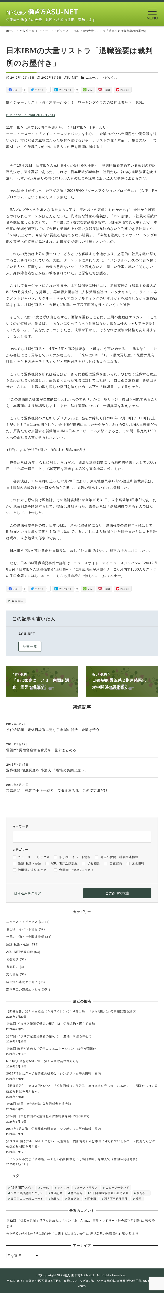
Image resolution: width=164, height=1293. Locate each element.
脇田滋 (55, 1198)
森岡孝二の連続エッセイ (23, 989)
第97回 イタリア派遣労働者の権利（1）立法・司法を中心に (49, 1036)
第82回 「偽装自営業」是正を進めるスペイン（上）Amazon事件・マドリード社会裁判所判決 (73, 1220)
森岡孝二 (17, 601)
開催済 (91, 1198)
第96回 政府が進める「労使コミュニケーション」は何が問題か (51, 1048)
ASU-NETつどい (22, 1187)
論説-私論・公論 (17, 944)
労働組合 (76, 1193)
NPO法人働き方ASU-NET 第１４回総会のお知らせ (44, 1061)
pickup (45, 1187)
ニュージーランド (117, 1187)
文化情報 (12, 974)
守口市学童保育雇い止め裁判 (109, 1193)
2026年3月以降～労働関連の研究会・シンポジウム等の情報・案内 (53, 1128)
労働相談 (12, 959)
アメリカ (63, 1187)
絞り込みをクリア (27, 893)
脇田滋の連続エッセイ (22, 982)
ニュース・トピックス (101, 77)
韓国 (139, 1198)
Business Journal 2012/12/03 (30, 115)
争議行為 (57, 1193)
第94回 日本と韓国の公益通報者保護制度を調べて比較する (48, 1116)
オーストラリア (87, 1187)
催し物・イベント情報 (22, 929)
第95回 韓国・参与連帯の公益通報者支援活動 (38, 1103)
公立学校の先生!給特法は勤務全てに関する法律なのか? (45, 1233)
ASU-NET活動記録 (19, 952)
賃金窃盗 (73, 1198)
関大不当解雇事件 (115, 1198)
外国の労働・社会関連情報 (25, 936)
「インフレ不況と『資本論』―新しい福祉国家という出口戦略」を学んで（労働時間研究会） (72, 1159)
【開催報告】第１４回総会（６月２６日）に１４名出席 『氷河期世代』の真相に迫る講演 (72, 1011)
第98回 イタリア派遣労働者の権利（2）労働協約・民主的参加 (50, 1023)
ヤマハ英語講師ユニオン (27, 1193)
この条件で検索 (117, 893)
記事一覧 (30, 646)
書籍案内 (12, 966)
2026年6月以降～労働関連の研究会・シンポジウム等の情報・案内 (53, 1073)
